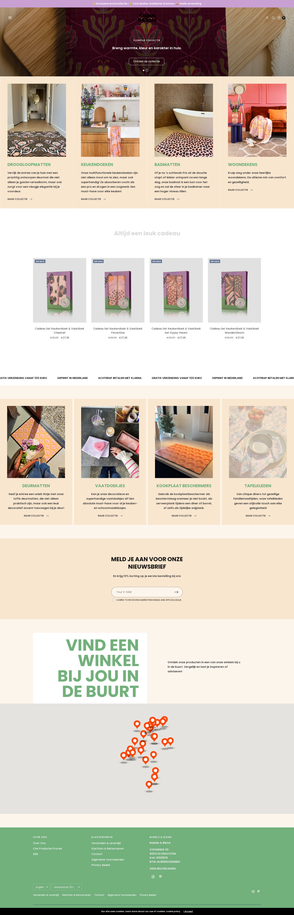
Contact (97, 854)
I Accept (188, 911)
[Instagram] (153, 876)
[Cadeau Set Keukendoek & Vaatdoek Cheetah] (59, 290)
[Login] (267, 18)
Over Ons (39, 843)
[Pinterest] (160, 876)
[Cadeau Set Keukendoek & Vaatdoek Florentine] (118, 290)
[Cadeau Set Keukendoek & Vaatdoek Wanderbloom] (234, 290)
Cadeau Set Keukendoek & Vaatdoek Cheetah (59, 331)
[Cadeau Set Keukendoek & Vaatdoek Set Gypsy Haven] (176, 290)
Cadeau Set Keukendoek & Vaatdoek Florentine (117, 331)
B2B (35, 854)
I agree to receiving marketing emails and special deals (148, 600)
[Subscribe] (178, 592)
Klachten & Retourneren (107, 849)
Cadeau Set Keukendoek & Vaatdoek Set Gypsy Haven (176, 331)
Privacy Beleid (100, 865)
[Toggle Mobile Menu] (12, 18)
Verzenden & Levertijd (106, 843)
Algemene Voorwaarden (107, 860)
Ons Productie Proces (47, 849)
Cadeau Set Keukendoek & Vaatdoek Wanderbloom (234, 331)
